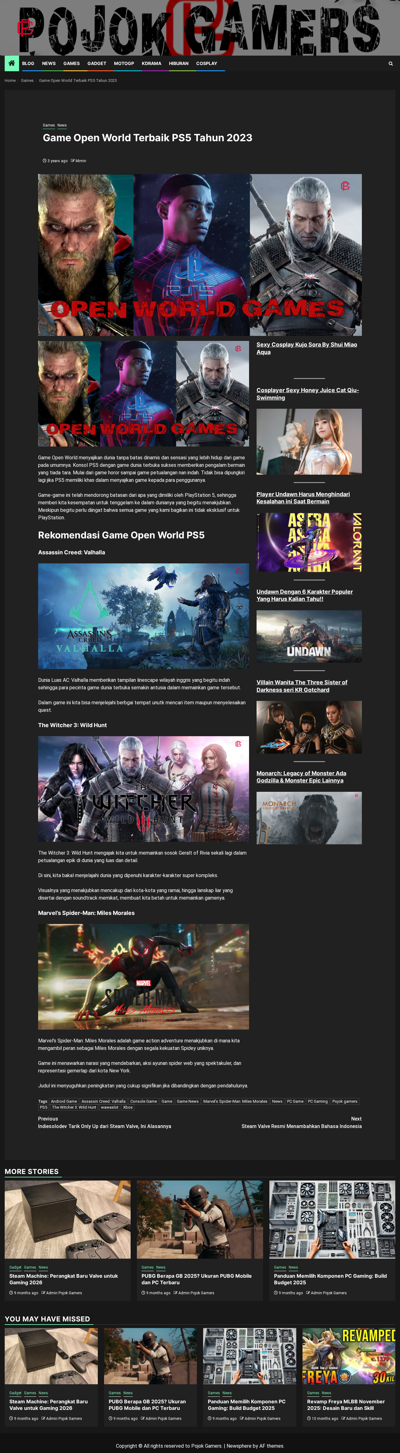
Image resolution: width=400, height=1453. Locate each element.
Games (71, 63)
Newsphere (239, 1446)
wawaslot (109, 1107)
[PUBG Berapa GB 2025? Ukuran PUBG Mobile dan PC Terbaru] (200, 1220)
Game (167, 1101)
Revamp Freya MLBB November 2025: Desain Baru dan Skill (346, 1404)
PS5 (43, 1107)
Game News (188, 1101)
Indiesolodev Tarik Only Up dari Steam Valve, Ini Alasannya (104, 1122)
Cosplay (206, 63)
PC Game (295, 1101)
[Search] (391, 63)
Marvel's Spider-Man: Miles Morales (235, 1101)
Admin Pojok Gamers (64, 1293)
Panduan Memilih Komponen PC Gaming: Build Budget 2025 (247, 1404)
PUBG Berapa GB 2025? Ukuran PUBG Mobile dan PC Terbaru (147, 1404)
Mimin (81, 161)
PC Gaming (318, 1101)
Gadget (97, 63)
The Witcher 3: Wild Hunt (74, 1107)
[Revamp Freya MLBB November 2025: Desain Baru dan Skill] (349, 1356)
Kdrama (151, 63)
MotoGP (124, 63)
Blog (28, 63)
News (49, 63)
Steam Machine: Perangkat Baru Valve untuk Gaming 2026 (48, 1404)
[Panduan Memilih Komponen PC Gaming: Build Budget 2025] (332, 1220)
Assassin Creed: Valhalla (104, 1101)
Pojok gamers (345, 1101)
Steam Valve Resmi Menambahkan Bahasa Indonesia (302, 1122)
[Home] (11, 63)
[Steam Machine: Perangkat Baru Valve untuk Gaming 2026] (68, 1220)
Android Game (64, 1101)
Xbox (127, 1107)
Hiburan (178, 63)
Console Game (143, 1101)
